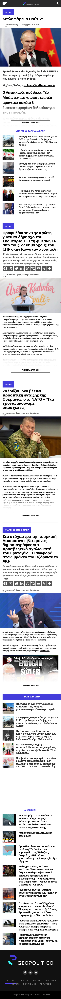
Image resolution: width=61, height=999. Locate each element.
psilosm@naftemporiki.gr (39, 85)
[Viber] (32, 268)
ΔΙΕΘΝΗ (10, 980)
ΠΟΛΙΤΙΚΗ (25, 980)
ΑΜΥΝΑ (37, 980)
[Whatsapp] (27, 268)
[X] (10, 268)
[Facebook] (5, 268)
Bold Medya (45, 651)
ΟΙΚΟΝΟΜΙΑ (50, 980)
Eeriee (47, 995)
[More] (49, 268)
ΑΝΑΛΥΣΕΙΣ (46, 984)
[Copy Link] (44, 268)
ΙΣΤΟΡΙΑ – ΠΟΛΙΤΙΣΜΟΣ (24, 984)
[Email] (38, 268)
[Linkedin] (21, 268)
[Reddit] (16, 268)
